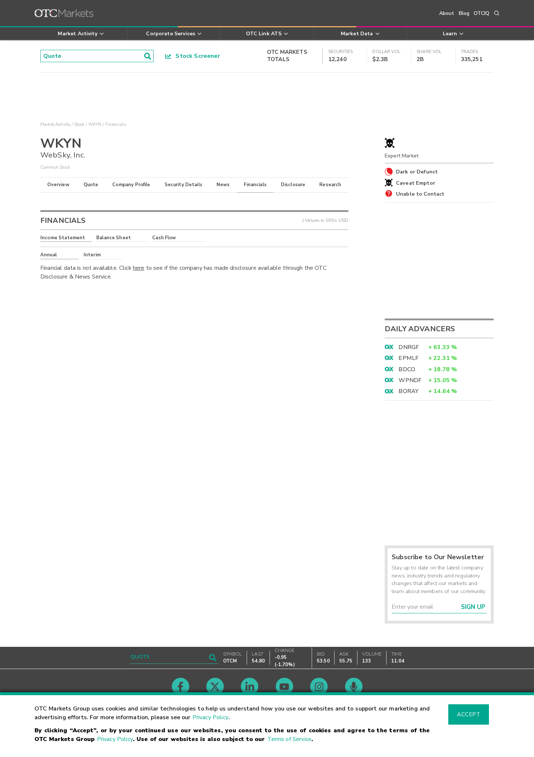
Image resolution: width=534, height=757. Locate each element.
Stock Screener (195, 56)
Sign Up (473, 607)
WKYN (95, 124)
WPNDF (410, 380)
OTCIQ (481, 13)
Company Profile (131, 184)
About (446, 13)
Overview (58, 184)
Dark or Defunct (417, 171)
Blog (464, 13)
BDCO (407, 369)
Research (330, 184)
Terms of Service (289, 739)
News (223, 184)
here (139, 268)
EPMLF (408, 358)
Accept (468, 714)
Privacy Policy (210, 717)
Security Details (183, 184)
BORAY (408, 391)
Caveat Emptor (415, 182)
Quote (91, 184)
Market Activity (55, 124)
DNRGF (409, 347)
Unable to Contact (420, 193)
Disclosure (293, 184)
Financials (255, 184)
